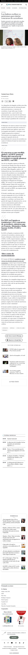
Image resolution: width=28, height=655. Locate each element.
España (9, 8)
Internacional (23, 8)
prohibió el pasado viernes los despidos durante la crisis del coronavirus (13, 261)
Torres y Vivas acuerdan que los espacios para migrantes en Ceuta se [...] (16, 450)
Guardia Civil (4, 601)
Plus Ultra (3, 595)
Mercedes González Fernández (8, 606)
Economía (14, 8)
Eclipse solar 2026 (5, 591)
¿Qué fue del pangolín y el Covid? (17, 355)
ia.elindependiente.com (8, 625)
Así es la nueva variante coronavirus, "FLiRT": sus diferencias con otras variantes (17, 372)
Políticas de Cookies (22, 648)
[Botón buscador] (26, 4)
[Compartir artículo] (2, 101)
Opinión (3, 8)
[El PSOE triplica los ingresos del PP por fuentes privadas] (5, 350)
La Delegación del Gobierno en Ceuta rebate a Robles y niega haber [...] (15, 464)
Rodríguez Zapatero (5, 597)
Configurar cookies (14, 650)
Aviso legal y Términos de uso (18, 646)
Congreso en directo (17, 0)
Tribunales (4, 330)
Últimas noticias (10, 0)
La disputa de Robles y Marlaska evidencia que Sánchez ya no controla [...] (15, 457)
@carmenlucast (4, 96)
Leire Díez (3, 604)
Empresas (12, 328)
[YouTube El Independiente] (12, 643)
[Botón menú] (2, 4)
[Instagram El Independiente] (15, 643)
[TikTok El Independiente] (23, 643)
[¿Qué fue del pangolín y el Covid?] (5, 356)
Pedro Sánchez (4, 599)
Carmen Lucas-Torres (7, 94)
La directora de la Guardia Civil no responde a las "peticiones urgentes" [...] (16, 444)
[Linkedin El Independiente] (19, 643)
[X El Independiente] (4, 643)
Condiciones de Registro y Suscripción (9, 648)
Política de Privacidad (8, 646)
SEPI (2, 593)
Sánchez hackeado (12, 438)
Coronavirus (5, 328)
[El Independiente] (14, 4)
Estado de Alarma (21, 328)
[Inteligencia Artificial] (8, 623)
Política (3, 12)
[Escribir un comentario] (13, 101)
